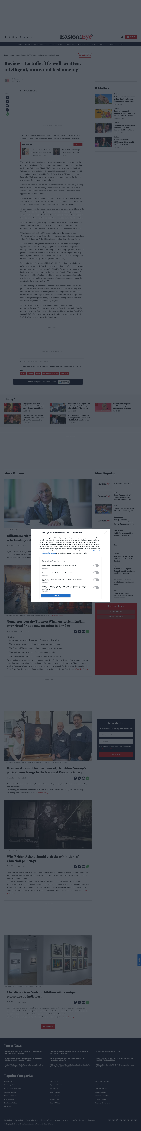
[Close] (106, 533)
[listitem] (70, 561)
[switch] (96, 565)
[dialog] (70, 565)
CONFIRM (55, 595)
